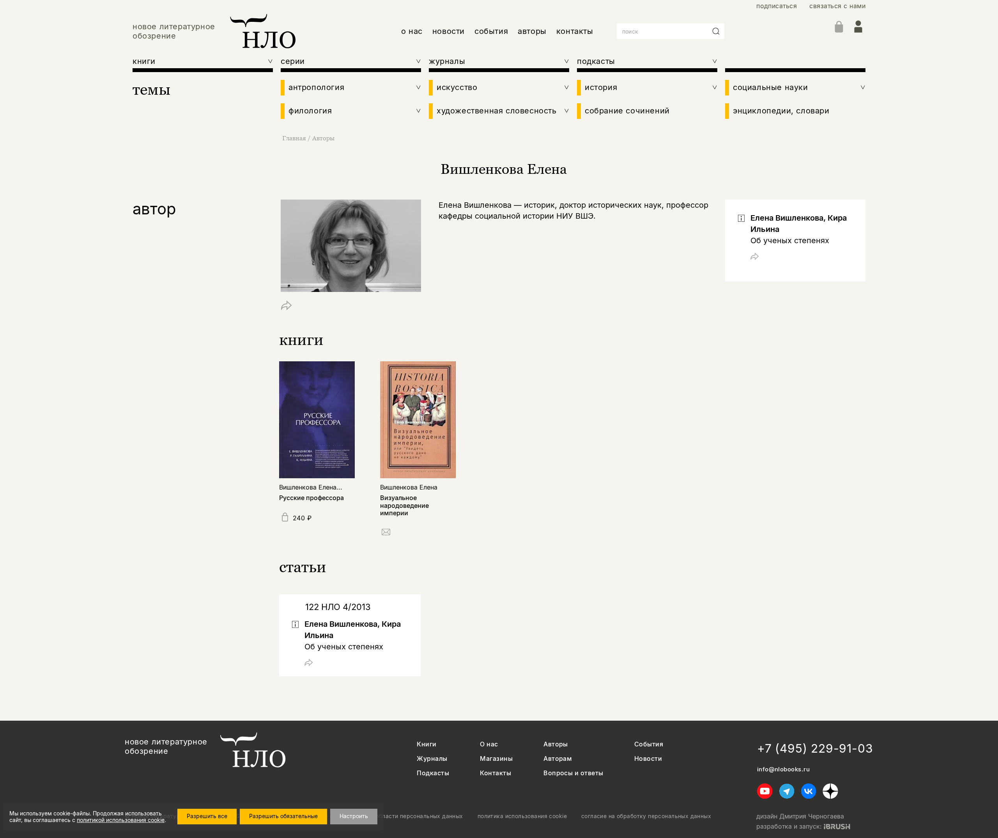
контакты (574, 31)
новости (448, 31)
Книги (426, 744)
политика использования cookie (522, 816)
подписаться (776, 6)
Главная (294, 137)
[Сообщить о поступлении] (386, 533)
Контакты (495, 773)
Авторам (557, 758)
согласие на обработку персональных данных (646, 816)
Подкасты (433, 773)
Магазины (496, 758)
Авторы (323, 137)
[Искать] (716, 31)
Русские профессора (311, 498)
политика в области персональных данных (403, 816)
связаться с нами (837, 6)
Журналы (432, 758)
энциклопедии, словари (781, 110)
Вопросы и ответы (573, 773)
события (491, 31)
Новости (648, 758)
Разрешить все (207, 816)
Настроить (354, 816)
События (648, 744)
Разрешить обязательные (283, 816)
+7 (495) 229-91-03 (815, 748)
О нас (489, 744)
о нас (412, 31)
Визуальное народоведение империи (404, 505)
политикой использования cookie (121, 820)
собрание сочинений (627, 110)
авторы (532, 31)
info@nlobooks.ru (783, 769)
